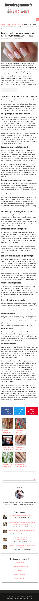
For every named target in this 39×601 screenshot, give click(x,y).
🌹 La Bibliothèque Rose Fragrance (19, 566)
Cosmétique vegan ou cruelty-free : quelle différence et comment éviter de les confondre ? (22, 523)
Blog (8, 25)
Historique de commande (19, 574)
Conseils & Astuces (17, 25)
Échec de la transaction (19, 578)
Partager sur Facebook (8, 411)
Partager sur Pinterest (33, 411)
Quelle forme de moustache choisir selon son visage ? (22, 515)
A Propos (10, 596)
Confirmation (19, 570)
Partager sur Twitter (20, 411)
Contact (16, 596)
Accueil (3, 25)
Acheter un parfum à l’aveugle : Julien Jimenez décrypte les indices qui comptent (22, 538)
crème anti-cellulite (19, 562)
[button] (37, 19)
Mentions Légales (26, 596)
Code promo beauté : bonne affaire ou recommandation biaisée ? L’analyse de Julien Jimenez (22, 531)
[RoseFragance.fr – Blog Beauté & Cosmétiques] (18, 8)
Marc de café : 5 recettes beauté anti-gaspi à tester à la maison (22, 546)
